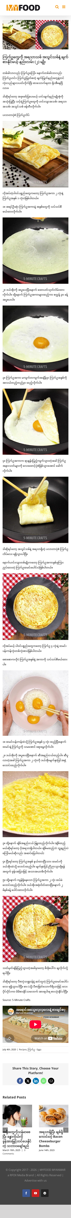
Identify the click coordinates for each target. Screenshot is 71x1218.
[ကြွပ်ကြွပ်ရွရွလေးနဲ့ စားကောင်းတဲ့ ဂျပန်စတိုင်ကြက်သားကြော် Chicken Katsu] (53, 1106)
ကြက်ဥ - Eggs (34, 1049)
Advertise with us (35, 1177)
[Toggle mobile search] (57, 7)
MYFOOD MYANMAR (52, 1166)
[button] (5, 1128)
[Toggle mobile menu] (64, 7)
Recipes (23, 1049)
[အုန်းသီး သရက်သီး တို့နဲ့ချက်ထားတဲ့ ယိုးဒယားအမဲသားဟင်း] (17, 1106)
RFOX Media (17, 1172)
